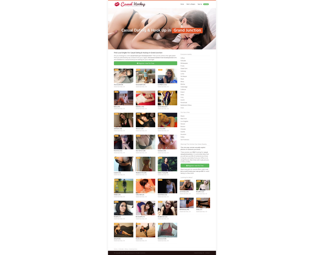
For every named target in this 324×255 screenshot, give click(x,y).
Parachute (184, 102)
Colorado (121, 249)
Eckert (183, 92)
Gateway (183, 71)
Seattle (183, 132)
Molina (183, 84)
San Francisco (185, 140)
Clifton (183, 58)
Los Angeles (184, 121)
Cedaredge (184, 87)
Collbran (183, 89)
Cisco (182, 108)
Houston (183, 134)
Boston (183, 126)
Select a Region (190, 4)
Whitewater (184, 63)
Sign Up (203, 4)
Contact (207, 253)
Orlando (183, 129)
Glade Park (184, 68)
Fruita (182, 66)
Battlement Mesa (186, 105)
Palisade (183, 61)
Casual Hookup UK (199, 253)
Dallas (182, 137)
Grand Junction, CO (119, 87)
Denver (183, 124)
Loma (182, 74)
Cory (182, 97)
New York (184, 119)
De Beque (184, 76)
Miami (182, 116)
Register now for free (146, 63)
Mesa (182, 81)
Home (182, 4)
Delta (182, 95)
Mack (182, 79)
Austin (183, 100)
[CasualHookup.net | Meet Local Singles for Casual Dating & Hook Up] (130, 4)
